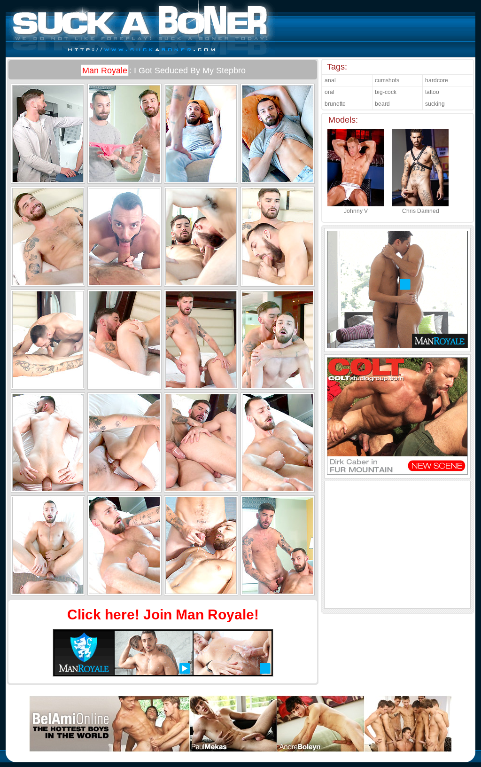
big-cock (385, 92)
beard (382, 104)
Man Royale (104, 70)
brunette (335, 104)
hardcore (436, 80)
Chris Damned (420, 211)
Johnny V (356, 211)
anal (330, 80)
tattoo (432, 92)
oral (329, 92)
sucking (435, 104)
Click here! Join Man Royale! (163, 614)
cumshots (387, 80)
